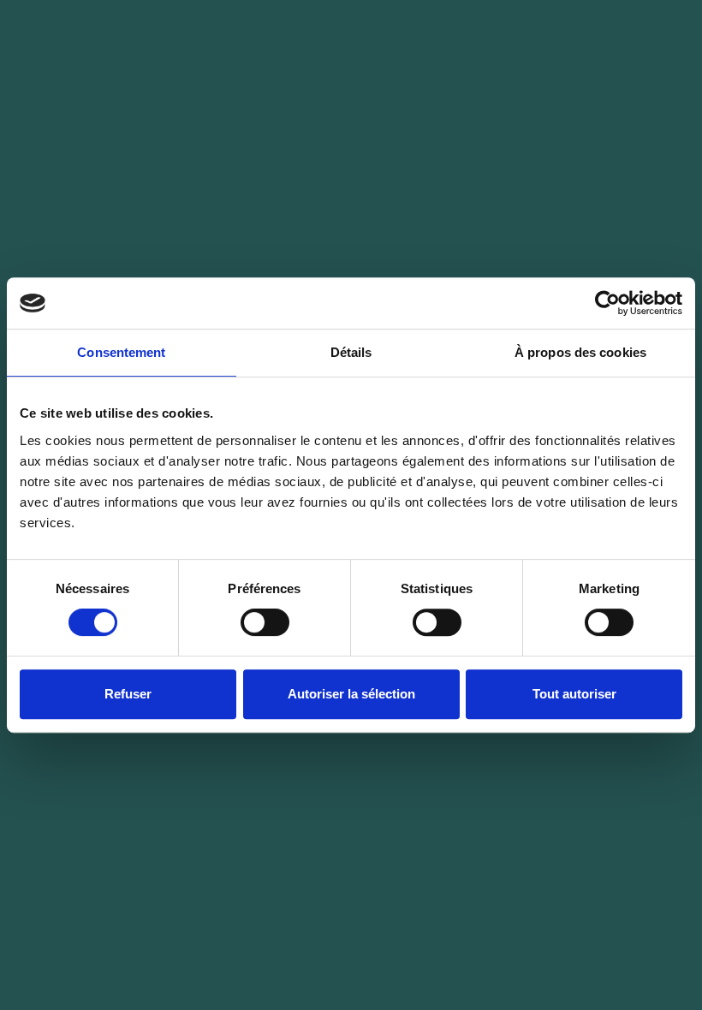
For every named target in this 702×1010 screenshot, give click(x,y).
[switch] (265, 622)
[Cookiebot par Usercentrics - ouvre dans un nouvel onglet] (607, 303)
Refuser (128, 693)
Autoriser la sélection (351, 693)
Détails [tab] (351, 352)
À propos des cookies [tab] (580, 352)
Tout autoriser (574, 693)
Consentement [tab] (121, 352)
